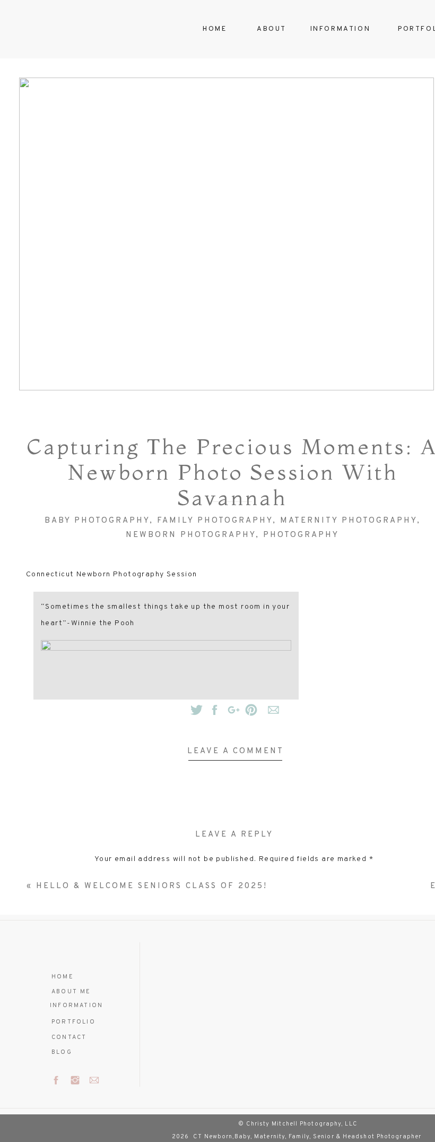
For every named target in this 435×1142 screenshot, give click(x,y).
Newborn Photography (191, 535)
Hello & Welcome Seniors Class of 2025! (151, 886)
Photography (301, 535)
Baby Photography (97, 521)
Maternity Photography (348, 521)
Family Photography (215, 521)
